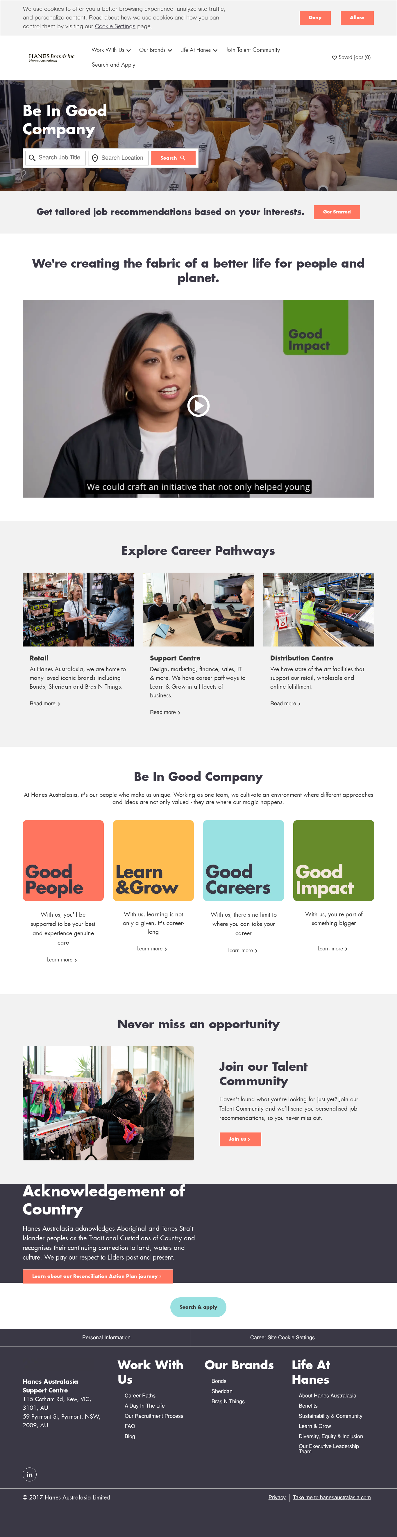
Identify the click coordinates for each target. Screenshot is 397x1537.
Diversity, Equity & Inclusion (331, 1437)
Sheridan (222, 1391)
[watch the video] (198, 399)
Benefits (308, 1406)
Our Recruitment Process (154, 1416)
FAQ (130, 1426)
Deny (315, 17)
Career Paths (140, 1396)
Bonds (219, 1381)
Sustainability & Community (330, 1416)
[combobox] (55, 158)
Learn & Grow (315, 1426)
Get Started (337, 212)
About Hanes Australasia (327, 1396)
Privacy (277, 1498)
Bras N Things (228, 1402)
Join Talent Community (253, 50)
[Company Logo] (51, 58)
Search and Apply (113, 65)
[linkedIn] (30, 1474)
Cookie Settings (115, 27)
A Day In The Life (145, 1406)
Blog (130, 1437)
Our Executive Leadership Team (329, 1449)
